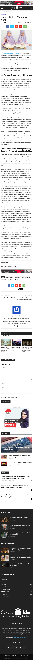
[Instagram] (18, 326)
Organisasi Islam (5, 591)
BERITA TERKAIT (6, 333)
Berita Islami (4, 579)
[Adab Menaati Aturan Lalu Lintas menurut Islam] (16, 342)
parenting (4, 279)
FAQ (28, 655)
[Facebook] (15, 326)
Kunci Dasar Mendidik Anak (8, 298)
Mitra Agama (14, 655)
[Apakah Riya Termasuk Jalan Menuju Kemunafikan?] (5, 519)
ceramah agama (9, 277)
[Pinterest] (16, 647)
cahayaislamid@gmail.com (20, 637)
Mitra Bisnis (7, 655)
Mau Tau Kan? (4, 599)
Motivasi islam (4, 594)
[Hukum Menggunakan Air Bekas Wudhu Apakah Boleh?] (5, 535)
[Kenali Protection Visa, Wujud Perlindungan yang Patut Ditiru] (16, 445)
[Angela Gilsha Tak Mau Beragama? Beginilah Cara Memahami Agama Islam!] (4, 464)
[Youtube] (24, 647)
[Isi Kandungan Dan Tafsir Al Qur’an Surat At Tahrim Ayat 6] (5, 565)
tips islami (17, 279)
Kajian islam (4, 582)
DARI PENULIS (5, 336)
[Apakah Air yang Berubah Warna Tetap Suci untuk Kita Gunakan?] (6, 342)
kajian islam (17, 277)
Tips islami (3, 14)
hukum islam (4, 587)
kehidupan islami (26, 277)
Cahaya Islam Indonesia (10, 22)
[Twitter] (20, 647)
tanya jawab (10, 279)
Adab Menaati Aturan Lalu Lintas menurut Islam (16, 349)
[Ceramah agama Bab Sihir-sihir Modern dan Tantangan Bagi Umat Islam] (5, 550)
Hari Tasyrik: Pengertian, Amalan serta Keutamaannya (24, 298)
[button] (31, 8)
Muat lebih (16, 503)
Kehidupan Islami (5, 589)
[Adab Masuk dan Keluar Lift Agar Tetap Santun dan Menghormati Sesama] (27, 342)
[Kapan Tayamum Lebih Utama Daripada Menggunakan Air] (5, 527)
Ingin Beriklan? (22, 655)
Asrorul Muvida (5, 451)
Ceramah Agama (5, 596)
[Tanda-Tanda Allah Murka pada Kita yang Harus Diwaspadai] (4, 457)
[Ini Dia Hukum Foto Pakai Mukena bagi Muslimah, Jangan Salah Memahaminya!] (5, 558)
